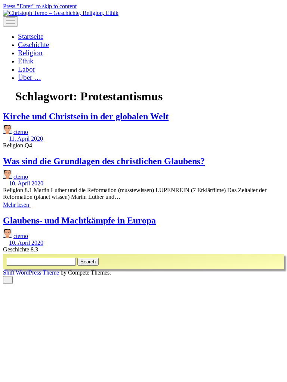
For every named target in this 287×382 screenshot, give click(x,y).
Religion (30, 53)
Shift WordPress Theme (31, 272)
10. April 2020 (26, 183)
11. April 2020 (26, 138)
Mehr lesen (19, 204)
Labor (26, 69)
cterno (20, 132)
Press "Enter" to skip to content (40, 6)
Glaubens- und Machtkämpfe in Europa (79, 220)
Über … (29, 77)
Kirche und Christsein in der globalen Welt (86, 116)
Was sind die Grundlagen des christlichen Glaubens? (104, 161)
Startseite (30, 36)
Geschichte (33, 44)
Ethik (26, 61)
